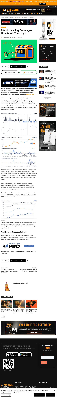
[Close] (54, 390)
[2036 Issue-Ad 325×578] (47, 136)
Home (2, 17)
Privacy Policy (21, 1)
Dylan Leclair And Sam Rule (10, 37)
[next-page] (4, 317)
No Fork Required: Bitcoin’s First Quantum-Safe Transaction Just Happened (50, 93)
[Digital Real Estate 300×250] (47, 110)
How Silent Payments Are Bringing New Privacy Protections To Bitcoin (9, 271)
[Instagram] (55, 6)
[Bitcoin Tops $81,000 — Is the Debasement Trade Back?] (6, 304)
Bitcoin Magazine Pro (20, 251)
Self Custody (4, 253)
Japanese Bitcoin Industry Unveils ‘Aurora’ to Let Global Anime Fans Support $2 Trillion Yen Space (50, 80)
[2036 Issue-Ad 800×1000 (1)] (47, 29)
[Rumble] (51, 6)
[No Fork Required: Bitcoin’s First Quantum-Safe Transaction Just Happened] (41, 92)
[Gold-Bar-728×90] (38, 10)
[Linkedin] (53, 6)
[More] (27, 66)
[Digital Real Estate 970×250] (28, 328)
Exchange (33, 251)
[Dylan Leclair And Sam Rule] (2, 37)
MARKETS (7, 17)
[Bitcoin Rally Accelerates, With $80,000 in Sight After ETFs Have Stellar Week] (19, 304)
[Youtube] (49, 6)
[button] (54, 13)
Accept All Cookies (39, 394)
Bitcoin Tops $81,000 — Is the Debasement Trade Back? (6, 310)
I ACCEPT (42, 3)
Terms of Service (12, 1)
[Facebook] (45, 6)
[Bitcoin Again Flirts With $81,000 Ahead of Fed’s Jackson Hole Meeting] (41, 86)
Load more (47, 98)
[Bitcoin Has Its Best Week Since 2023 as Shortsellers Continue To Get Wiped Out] (31, 304)
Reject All (50, 394)
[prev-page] (2, 317)
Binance (12, 251)
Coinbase (28, 251)
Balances (7, 251)
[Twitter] (47, 6)
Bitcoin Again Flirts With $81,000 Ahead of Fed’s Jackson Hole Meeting (50, 86)
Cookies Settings (6, 394)
